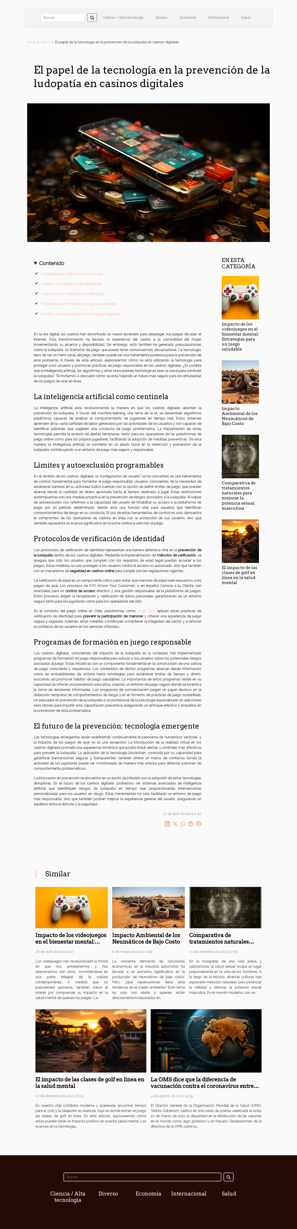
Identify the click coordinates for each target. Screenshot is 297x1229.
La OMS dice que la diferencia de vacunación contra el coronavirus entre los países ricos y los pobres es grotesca (202, 1086)
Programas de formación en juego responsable (78, 304)
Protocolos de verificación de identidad (72, 294)
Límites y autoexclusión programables (71, 284)
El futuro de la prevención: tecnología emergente (80, 314)
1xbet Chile (146, 611)
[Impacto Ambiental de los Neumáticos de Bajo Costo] (240, 382)
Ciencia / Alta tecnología (123, 17)
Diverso (161, 17)
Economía (188, 17)
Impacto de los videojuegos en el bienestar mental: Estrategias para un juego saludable (240, 337)
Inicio (31, 42)
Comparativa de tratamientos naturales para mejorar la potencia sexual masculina (239, 495)
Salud (245, 17)
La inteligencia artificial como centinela (72, 274)
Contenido (51, 263)
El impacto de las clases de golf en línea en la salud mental (239, 575)
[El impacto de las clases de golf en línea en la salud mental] (240, 541)
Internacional (218, 17)
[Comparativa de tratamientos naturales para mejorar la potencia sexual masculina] (240, 456)
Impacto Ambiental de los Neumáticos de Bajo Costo (240, 416)
